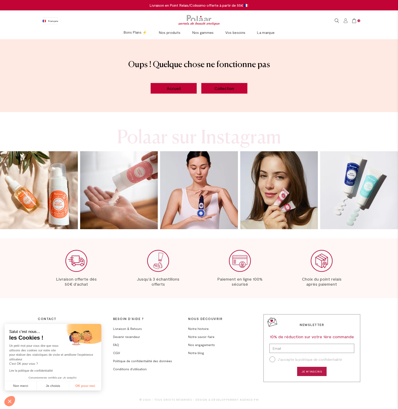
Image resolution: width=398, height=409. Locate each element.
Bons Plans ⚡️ (135, 32)
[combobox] (50, 21)
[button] (9, 401)
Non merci (20, 386)
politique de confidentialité (320, 359)
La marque (266, 32)
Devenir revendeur (126, 337)
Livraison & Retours (127, 329)
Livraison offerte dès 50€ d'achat (76, 281)
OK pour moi (85, 386)
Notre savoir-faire (201, 337)
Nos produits (170, 32)
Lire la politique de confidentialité (31, 370)
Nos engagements (201, 345)
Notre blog (196, 353)
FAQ (116, 345)
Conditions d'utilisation (130, 369)
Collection (224, 88)
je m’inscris (311, 371)
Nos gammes (203, 32)
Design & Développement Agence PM (227, 399)
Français (53, 21)
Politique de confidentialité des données (142, 361)
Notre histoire (198, 329)
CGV (116, 353)
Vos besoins (235, 32)
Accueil (174, 88)
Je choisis (53, 386)
